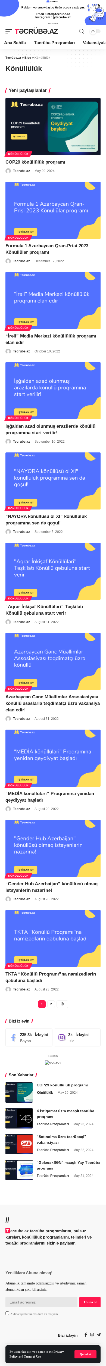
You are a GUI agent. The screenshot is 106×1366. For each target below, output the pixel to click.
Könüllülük (18, 153)
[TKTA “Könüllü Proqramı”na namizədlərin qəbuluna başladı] (53, 938)
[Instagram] (77, 1037)
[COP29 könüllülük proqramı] (53, 126)
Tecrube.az (21, 171)
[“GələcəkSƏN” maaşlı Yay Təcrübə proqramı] (19, 1170)
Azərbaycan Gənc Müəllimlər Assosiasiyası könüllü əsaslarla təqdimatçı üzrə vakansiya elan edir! (52, 703)
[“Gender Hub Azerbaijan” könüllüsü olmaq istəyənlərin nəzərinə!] (53, 848)
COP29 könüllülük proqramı (35, 162)
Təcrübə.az (36, 31)
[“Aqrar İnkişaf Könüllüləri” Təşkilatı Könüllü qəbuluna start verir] (53, 571)
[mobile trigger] (10, 31)
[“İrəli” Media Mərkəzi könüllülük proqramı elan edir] (53, 300)
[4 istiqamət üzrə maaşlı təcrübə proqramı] (19, 1118)
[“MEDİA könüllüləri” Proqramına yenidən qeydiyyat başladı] (53, 758)
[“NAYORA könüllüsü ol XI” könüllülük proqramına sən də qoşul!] (53, 480)
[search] (81, 31)
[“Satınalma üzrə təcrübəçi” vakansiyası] (19, 1144)
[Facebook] (28, 1037)
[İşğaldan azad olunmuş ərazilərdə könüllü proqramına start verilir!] (53, 390)
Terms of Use (32, 1356)
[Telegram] (99, 1335)
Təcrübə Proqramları (53, 1124)
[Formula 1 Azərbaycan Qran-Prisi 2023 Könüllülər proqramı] (53, 210)
